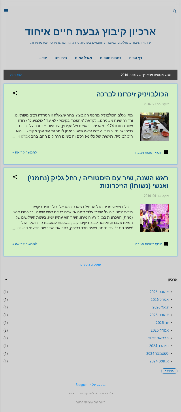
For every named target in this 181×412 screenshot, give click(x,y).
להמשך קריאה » (24, 152)
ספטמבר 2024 (157, 353)
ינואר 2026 (161, 307)
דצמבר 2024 (159, 346)
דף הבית (135, 58)
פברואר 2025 (158, 338)
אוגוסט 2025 (159, 315)
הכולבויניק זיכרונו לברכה (132, 94)
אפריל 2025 (160, 330)
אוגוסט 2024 (159, 361)
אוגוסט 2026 (159, 292)
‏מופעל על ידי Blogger (91, 385)
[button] (15, 93)
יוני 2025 (162, 323)
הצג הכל (16, 75)
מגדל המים (83, 58)
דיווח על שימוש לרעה (90, 402)
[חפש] (174, 12)
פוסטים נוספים (90, 264)
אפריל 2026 (160, 299)
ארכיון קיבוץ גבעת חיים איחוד (90, 32)
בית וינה (61, 58)
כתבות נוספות (110, 58)
